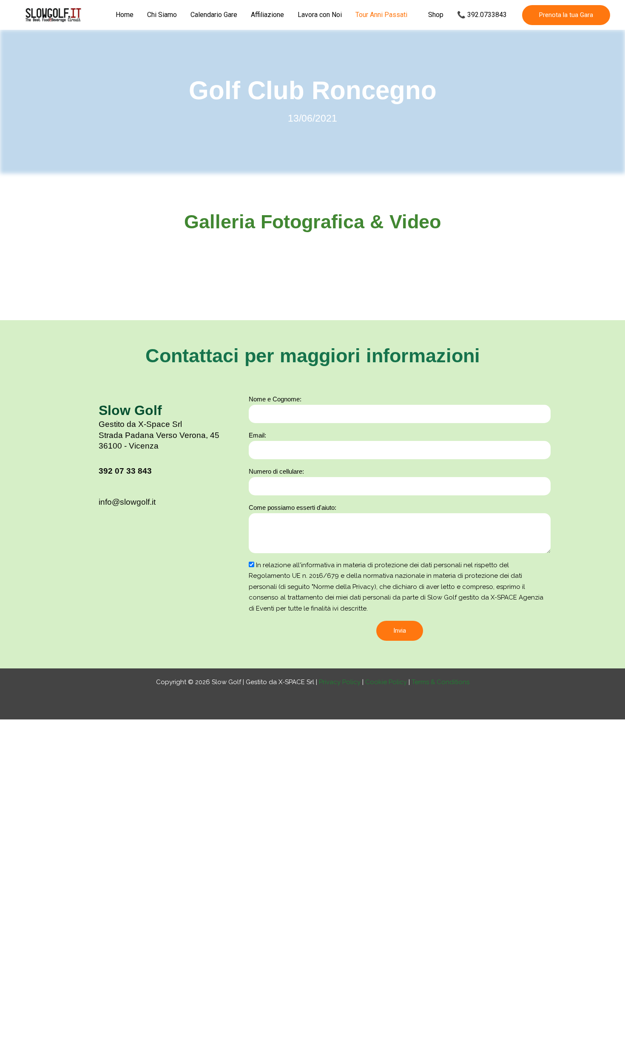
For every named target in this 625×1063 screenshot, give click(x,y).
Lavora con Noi (320, 15)
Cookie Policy (387, 682)
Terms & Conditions (440, 682)
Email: (257, 435)
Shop (435, 15)
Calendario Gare (213, 15)
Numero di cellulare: (276, 471)
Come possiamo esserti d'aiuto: (292, 507)
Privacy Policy (340, 682)
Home (125, 15)
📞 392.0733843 (482, 15)
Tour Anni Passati (381, 15)
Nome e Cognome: (275, 399)
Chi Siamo (162, 15)
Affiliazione (267, 15)
